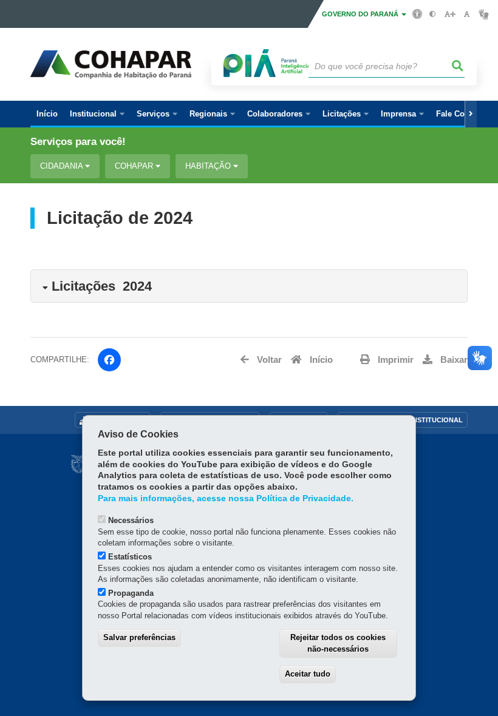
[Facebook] (109, 359)
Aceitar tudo (307, 673)
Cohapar (135, 166)
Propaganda (131, 593)
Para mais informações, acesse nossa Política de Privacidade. (225, 498)
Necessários (131, 520)
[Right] (471, 114)
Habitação (209, 166)
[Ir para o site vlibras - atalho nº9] (484, 14)
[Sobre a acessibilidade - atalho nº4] (417, 13)
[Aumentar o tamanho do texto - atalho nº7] (450, 14)
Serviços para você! (78, 141)
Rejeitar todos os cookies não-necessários (338, 643)
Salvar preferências (139, 637)
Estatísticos (130, 556)
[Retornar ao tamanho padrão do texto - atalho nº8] (467, 14)
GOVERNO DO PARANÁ (361, 14)
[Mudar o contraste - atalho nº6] (433, 14)
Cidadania (62, 166)
